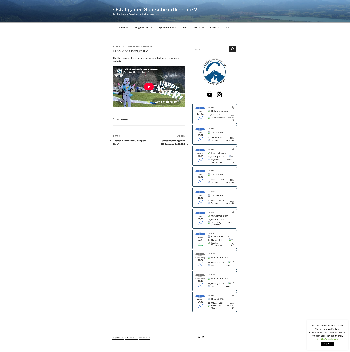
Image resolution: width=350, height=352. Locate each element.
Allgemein (123, 119)
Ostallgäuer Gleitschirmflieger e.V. (155, 10)
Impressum (118, 337)
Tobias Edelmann (142, 46)
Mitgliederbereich (165, 28)
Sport (184, 28)
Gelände (213, 28)
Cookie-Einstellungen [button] (327, 339)
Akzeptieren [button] (327, 344)
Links (226, 28)
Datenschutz (131, 337)
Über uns (123, 28)
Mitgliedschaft (142, 28)
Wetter (197, 28)
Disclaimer (144, 337)
